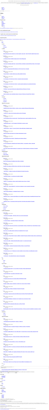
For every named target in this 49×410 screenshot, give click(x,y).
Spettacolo (4, 98)
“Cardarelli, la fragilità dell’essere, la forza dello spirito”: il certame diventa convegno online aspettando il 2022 (20, 331)
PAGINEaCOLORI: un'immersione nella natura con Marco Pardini (14, 303)
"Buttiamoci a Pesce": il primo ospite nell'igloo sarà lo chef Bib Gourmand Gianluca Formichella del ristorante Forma (21, 196)
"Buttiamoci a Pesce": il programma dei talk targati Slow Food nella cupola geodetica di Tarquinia (18, 201)
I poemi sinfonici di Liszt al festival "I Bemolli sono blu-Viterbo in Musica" (15, 138)
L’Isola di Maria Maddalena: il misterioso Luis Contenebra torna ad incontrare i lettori (17, 298)
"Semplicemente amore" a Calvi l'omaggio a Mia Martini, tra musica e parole (15, 123)
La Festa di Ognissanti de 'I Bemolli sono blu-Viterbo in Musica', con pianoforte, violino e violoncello (19, 143)
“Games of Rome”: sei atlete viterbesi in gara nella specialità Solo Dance (14, 73)
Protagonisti (5, 101)
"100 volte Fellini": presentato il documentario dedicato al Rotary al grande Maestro (16, 245)
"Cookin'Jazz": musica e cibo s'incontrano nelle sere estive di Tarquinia (14, 113)
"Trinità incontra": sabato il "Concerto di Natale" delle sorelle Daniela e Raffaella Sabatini (17, 128)
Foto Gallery (3, 17)
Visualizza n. (2, 367)
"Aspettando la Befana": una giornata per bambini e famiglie (13, 176)
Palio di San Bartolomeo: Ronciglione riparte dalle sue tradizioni (13, 161)
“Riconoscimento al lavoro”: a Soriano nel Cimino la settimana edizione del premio (16, 336)
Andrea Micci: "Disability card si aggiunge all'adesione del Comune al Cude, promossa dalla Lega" (19, 351)
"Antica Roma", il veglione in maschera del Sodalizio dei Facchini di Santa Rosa (16, 171)
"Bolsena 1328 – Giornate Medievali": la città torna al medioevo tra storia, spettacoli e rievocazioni (18, 186)
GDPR (3, 389)
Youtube (3, 397)
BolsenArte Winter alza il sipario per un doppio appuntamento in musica (14, 133)
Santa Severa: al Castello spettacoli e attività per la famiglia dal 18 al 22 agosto (15, 230)
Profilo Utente (3, 377)
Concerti (3, 22)
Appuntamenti (3, 23)
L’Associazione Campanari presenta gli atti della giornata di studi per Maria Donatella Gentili (18, 293)
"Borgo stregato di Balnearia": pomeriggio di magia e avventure (13, 191)
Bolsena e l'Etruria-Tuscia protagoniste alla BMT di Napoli (12, 356)
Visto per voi (5, 207)
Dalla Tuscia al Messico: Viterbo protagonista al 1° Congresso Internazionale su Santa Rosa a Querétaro (12, 39)
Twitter (3, 395)
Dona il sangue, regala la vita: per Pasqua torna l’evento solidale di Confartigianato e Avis (17, 361)
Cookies (3, 390)
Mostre (4, 260)
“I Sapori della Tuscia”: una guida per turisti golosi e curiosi (12, 273)
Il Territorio (3, 25)
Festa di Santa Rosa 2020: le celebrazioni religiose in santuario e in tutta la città (14, 369)
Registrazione (3, 376)
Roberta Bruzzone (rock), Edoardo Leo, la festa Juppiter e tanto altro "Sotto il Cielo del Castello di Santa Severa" (21, 53)
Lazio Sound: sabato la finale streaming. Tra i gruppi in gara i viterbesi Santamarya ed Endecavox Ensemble (20, 148)
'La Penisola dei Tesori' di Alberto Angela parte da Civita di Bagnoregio (14, 58)
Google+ (3, 396)
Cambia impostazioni (24, 5)
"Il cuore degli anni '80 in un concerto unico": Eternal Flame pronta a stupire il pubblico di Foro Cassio (19, 118)
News (2, 42)
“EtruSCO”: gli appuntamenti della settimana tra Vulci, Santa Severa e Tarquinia (16, 68)
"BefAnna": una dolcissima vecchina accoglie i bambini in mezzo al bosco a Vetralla (16, 181)
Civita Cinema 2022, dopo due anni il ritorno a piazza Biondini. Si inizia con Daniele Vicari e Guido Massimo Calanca (21, 225)
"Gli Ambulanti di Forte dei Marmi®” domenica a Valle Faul (13, 321)
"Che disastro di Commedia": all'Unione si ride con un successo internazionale (15, 215)
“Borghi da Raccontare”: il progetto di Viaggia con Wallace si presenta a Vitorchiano (16, 326)
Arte (2, 24)
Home (2, 21)
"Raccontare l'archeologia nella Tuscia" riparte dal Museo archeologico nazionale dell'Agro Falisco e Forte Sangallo (21, 63)
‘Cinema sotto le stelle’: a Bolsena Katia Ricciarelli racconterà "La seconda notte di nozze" (17, 240)
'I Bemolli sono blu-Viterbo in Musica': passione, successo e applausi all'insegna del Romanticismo (18, 108)
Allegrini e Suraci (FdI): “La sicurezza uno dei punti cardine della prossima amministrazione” (18, 346)
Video (2, 8)
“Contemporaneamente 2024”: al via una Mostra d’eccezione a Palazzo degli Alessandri (17, 268)
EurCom (6, 405)
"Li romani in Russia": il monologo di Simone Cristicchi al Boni (13, 220)
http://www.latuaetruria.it (3, 404)
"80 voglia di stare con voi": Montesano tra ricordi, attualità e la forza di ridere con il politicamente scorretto (20, 250)
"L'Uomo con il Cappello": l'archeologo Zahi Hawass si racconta (8, 35)
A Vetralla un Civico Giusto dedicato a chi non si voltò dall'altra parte (14, 341)
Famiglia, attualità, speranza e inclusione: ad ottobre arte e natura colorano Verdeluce (16, 283)
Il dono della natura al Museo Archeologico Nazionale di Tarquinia (13, 288)
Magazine (3, 7)
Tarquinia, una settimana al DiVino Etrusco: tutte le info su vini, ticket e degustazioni (16, 166)
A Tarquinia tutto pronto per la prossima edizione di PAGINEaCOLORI (14, 278)
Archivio (3, 9)
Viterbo (4, 313)
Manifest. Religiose (5, 154)
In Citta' (4, 45)
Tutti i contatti (3, 380)
